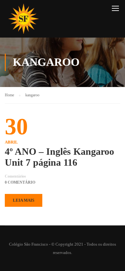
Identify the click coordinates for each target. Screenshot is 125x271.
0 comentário (20, 182)
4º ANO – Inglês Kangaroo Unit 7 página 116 (59, 157)
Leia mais (23, 200)
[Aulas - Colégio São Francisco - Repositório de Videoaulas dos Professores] (23, 20)
